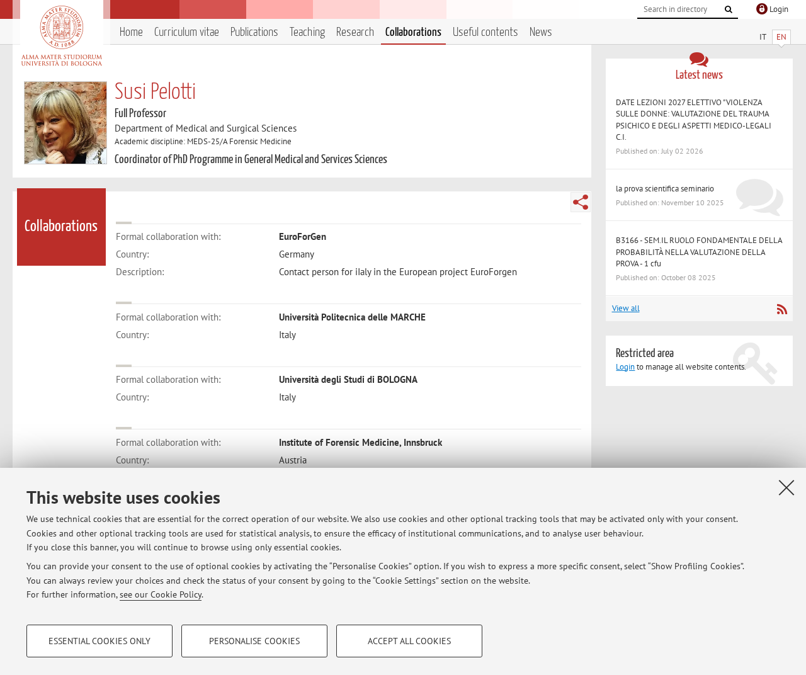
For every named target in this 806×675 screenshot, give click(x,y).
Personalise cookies (254, 641)
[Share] (580, 202)
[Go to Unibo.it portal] (61, 36)
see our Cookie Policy (161, 594)
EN (781, 36)
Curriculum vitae (186, 32)
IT (762, 36)
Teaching (307, 32)
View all (626, 308)
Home (131, 32)
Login (625, 366)
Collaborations (413, 32)
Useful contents (485, 32)
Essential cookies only (99, 641)
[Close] (786, 487)
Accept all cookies (409, 641)
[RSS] (781, 309)
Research (355, 32)
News (541, 32)
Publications (254, 32)
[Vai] (728, 9)
